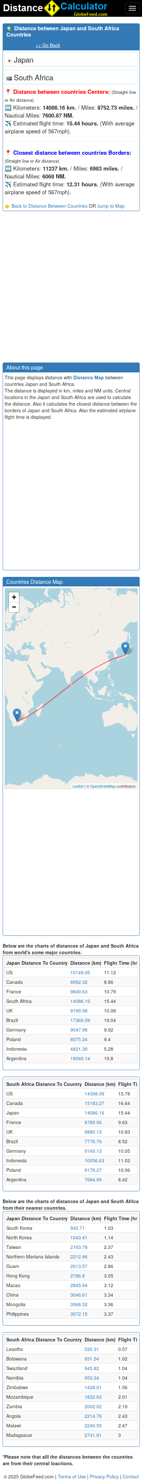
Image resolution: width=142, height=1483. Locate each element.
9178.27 (93, 1170)
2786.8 (77, 1275)
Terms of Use (72, 1476)
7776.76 (93, 1141)
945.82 (92, 1368)
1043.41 (79, 1237)
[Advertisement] (71, 288)
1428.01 (93, 1387)
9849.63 (79, 991)
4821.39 (79, 1048)
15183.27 (94, 1103)
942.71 (77, 1228)
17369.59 (80, 1020)
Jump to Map (110, 205)
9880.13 (93, 1131)
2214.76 (93, 1416)
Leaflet (78, 786)
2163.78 (79, 1247)
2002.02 (93, 1406)
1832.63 (93, 1396)
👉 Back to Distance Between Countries (46, 205)
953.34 (92, 1377)
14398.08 (94, 1093)
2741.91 (93, 1435)
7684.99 (93, 1179)
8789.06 (93, 1122)
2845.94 (79, 1285)
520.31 (92, 1349)
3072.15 (79, 1313)
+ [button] (14, 597)
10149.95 (80, 972)
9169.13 (93, 1150)
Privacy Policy (105, 1476)
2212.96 (79, 1256)
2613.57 (79, 1266)
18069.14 (80, 1058)
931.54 (92, 1358)
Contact (131, 1476)
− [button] (14, 607)
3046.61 (79, 1294)
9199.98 (79, 1010)
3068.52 (79, 1304)
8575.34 (79, 1039)
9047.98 (79, 1029)
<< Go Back (48, 45)
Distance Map (88, 377)
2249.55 (93, 1425)
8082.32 (79, 982)
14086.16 (80, 1001)
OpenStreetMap (103, 786)
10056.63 (94, 1160)
